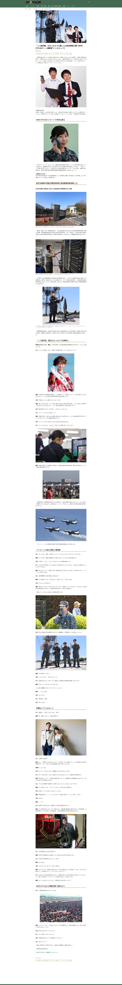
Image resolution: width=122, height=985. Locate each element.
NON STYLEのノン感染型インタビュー (47, 952)
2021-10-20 (38, 51)
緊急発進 (67, 234)
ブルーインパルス (41, 544)
